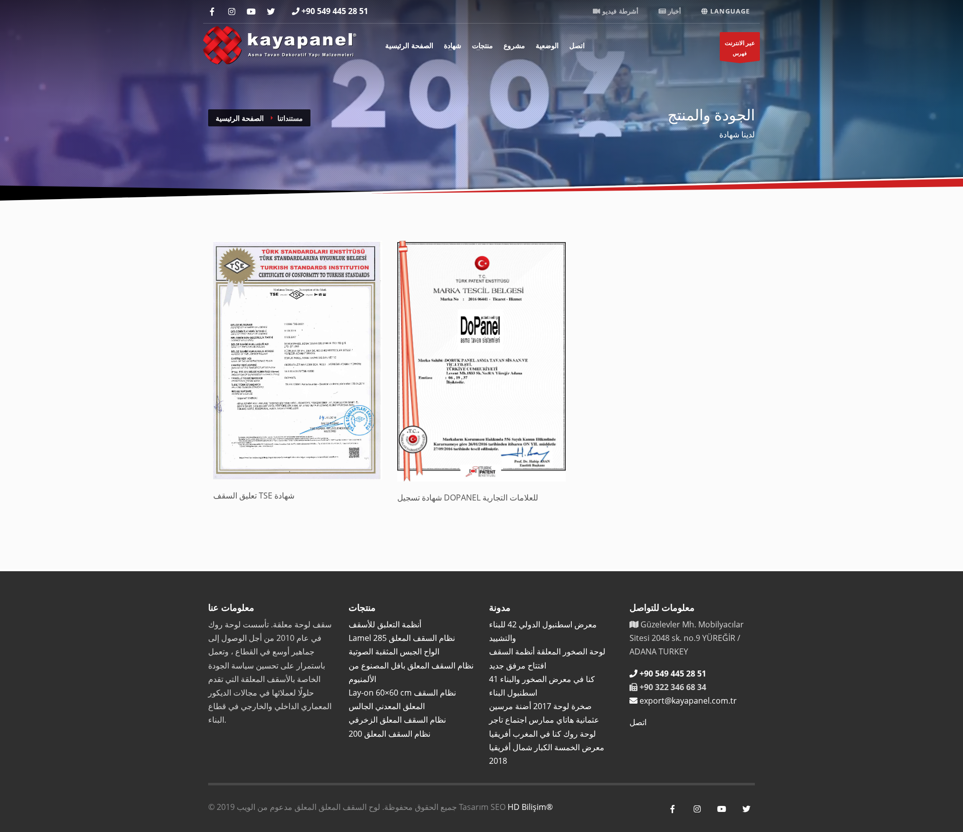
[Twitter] (270, 12)
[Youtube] (251, 12)
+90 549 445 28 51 (334, 11)
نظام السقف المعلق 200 (389, 733)
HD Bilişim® (530, 806)
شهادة (452, 45)
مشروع (514, 45)
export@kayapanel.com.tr (688, 700)
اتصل (577, 45)
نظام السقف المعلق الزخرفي (397, 719)
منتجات (482, 45)
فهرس (740, 48)
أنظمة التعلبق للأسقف (385, 624)
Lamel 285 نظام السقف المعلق (402, 637)
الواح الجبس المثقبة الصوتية (394, 651)
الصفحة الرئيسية (409, 45)
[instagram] (231, 12)
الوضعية (547, 45)
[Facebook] (212, 12)
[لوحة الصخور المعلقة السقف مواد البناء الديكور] (279, 43)
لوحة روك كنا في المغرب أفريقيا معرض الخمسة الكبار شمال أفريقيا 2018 (546, 747)
